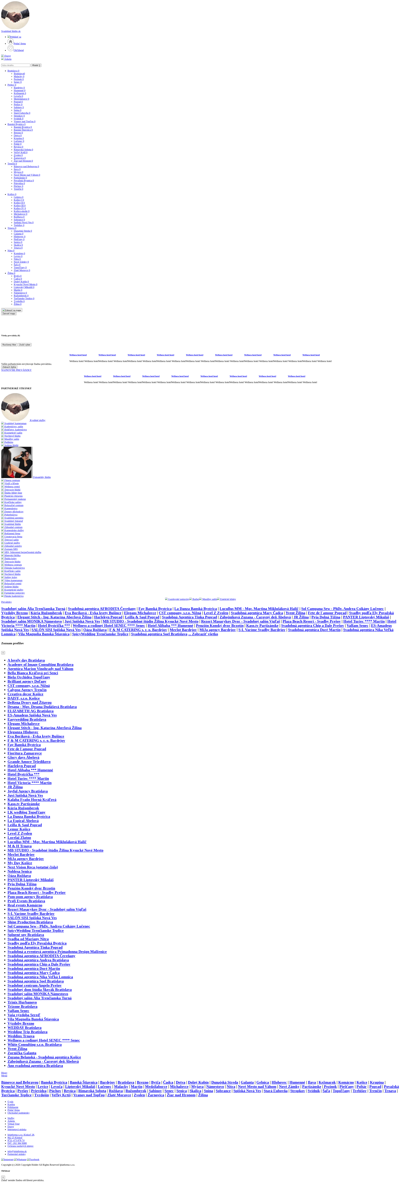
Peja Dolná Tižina (325, 617)
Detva (18, 135)
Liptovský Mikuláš (24, 287)
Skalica (18, 245)
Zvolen (18, 155)
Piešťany (19, 239)
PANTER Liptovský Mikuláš (366, 617)
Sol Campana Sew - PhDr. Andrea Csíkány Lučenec (342, 609)
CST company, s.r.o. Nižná (180, 613)
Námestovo (20, 292)
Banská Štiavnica (23, 130)
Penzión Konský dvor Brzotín (220, 625)
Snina (17, 110)
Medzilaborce (21, 99)
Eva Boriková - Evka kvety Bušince (93, 613)
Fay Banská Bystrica (155, 609)
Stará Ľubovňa (22, 113)
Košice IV (20, 208)
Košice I (19, 200)
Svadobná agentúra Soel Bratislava (159, 634)
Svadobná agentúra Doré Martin (314, 630)
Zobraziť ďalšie (9, 367)
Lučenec (19, 141)
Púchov (18, 186)
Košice (12, 194)
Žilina (11, 273)
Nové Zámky (21, 262)
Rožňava (19, 216)
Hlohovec (19, 236)
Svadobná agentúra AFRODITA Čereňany (102, 609)
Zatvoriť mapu (9, 313)
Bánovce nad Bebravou (26, 166)
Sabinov (19, 107)
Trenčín (12, 163)
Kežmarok (20, 93)
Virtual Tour (14, 1123)
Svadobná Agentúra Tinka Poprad (189, 617)
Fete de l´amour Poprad (327, 613)
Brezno (18, 132)
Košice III (20, 205)
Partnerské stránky (17, 1154)
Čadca (18, 278)
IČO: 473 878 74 (16, 1140)
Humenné (19, 90)
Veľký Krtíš (20, 152)
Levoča (18, 96)
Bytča (17, 276)
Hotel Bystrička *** (54, 625)
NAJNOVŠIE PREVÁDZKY (16, 370)
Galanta (18, 233)
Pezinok (19, 79)
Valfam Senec (357, 625)
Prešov (12, 85)
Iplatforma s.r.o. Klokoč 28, (21, 1134)
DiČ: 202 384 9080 (17, 1143)
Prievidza (19, 183)
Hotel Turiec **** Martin (364, 621)
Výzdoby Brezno (14, 613)
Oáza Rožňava (95, 630)
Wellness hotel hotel (78, 355)
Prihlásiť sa (15, 36)
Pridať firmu (20, 43)
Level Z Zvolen (216, 613)
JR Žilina (301, 617)
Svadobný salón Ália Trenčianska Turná (33, 609)
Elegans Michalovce (140, 613)
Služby (11, 1118)
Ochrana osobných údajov (21, 1146)
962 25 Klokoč (15, 1137)
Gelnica (18, 197)
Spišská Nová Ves (24, 222)
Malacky (19, 76)
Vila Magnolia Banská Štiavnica (44, 634)
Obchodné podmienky (19, 1113)
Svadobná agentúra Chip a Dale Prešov (312, 625)
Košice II (19, 202)
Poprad (18, 101)
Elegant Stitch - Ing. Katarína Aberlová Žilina (54, 617)
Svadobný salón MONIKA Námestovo (31, 621)
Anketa (7, 59)
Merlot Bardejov (183, 630)
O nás (10, 1101)
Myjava (18, 172)
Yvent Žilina (295, 613)
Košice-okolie (21, 211)
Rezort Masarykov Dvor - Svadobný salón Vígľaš (240, 621)
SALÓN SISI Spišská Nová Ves (56, 630)
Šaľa (17, 264)
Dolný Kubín (21, 281)
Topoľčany (20, 267)
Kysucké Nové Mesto (25, 284)
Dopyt (7, 56)
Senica (18, 242)
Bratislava (13, 70)
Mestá (4, 1075)
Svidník (18, 118)
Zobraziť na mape (13, 310)
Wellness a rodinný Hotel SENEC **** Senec (109, 625)
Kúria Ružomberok (46, 613)
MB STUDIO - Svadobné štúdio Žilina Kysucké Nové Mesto (150, 621)
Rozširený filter (9, 345)
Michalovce (20, 214)
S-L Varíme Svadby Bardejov (261, 630)
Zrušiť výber (24, 345)
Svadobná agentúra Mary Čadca (257, 613)
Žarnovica (20, 158)
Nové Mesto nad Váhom (27, 175)
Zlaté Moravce (22, 270)
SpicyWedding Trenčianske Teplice (100, 634)
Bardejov (19, 87)
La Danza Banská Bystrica (195, 609)
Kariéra (11, 1104)
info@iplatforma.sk (17, 1151)
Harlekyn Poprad (108, 617)
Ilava (17, 169)
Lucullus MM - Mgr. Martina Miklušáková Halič (259, 609)
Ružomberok (21, 295)
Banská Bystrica (17, 124)
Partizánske (20, 177)
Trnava (12, 228)
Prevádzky (6, 602)
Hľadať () (36, 65)
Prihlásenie (13, 1107)
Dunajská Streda (23, 231)
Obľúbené (19, 50)
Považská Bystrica (24, 180)
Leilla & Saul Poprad (142, 617)
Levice (18, 256)
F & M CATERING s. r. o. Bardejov (138, 630)
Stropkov (19, 115)
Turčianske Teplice (24, 298)
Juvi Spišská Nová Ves (82, 621)
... (203, 634)
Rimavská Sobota (23, 149)
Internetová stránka (17, 1129)
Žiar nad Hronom (23, 161)
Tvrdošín (19, 301)
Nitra (11, 250)
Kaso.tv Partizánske (262, 625)
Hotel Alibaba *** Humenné (170, 625)
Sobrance (19, 219)
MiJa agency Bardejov (217, 630)
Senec (18, 82)
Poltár (17, 144)
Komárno (19, 253)
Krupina (19, 138)
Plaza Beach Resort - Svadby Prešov (312, 621)
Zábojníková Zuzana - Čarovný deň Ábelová (255, 617)
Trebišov (19, 225)
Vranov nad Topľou (24, 121)
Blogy (4, 1073)
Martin (18, 290)
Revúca (18, 146)
